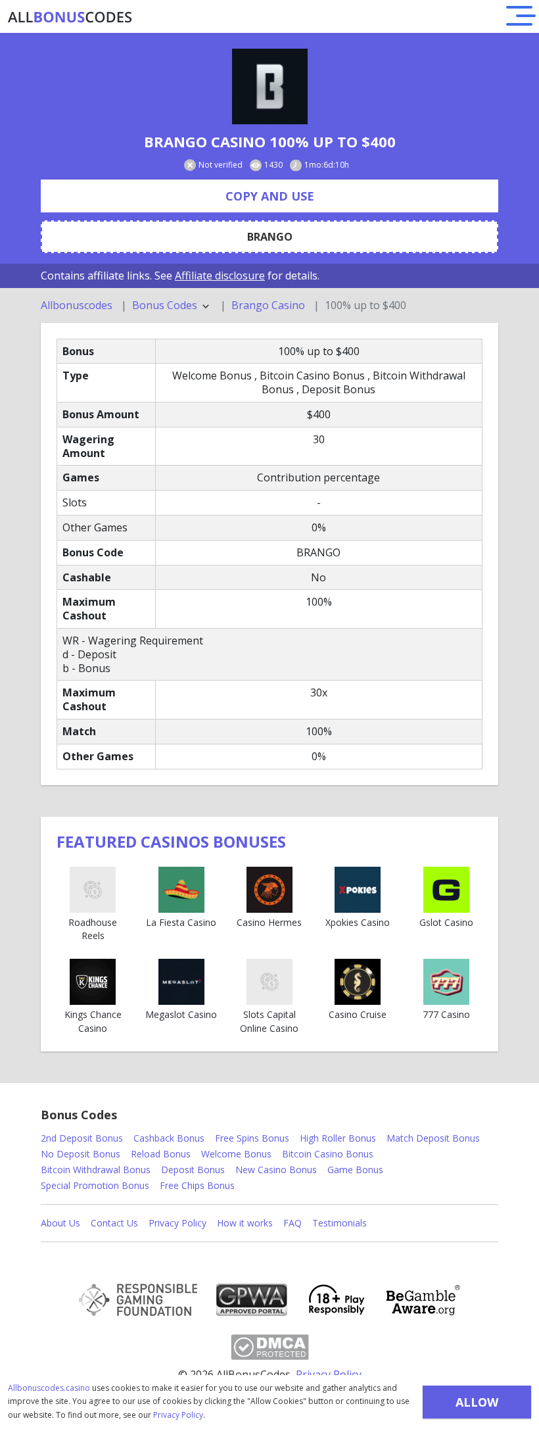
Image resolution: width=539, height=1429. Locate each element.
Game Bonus (355, 1169)
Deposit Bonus (193, 1169)
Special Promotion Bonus (95, 1185)
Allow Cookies (477, 1406)
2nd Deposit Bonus (82, 1138)
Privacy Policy (178, 1414)
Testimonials (339, 1223)
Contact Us (114, 1223)
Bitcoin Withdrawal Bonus (96, 1169)
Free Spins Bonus (252, 1138)
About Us (60, 1223)
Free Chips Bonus (197, 1185)
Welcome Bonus (236, 1154)
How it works (245, 1223)
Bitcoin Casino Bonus (327, 1154)
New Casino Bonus (276, 1169)
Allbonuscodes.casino (49, 1387)
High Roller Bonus (338, 1138)
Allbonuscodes (76, 305)
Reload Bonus (161, 1154)
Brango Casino (268, 305)
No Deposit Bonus (80, 1154)
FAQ (292, 1223)
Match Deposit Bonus (433, 1138)
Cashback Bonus (168, 1138)
